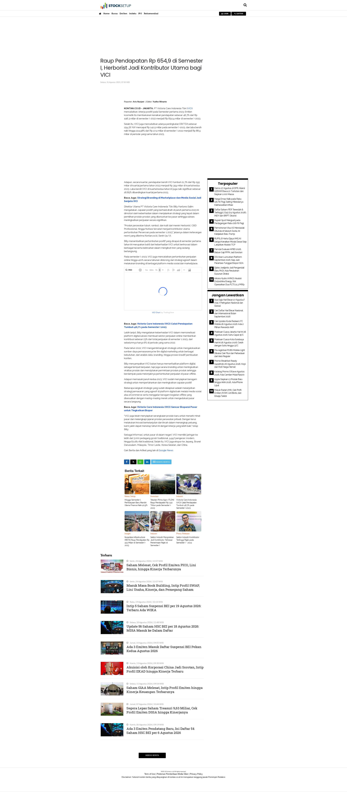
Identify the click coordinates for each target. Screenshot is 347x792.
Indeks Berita (152, 755)
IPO (140, 13)
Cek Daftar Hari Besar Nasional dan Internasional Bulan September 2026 (228, 313)
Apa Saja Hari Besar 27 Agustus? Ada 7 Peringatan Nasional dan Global (229, 302)
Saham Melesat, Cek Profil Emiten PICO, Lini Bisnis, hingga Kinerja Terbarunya (161, 567)
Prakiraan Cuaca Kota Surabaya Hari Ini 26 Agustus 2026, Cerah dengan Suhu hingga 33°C (229, 342)
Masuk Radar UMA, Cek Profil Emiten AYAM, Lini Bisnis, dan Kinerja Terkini (227, 393)
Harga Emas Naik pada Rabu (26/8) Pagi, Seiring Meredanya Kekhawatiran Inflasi (228, 202)
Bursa (115, 13)
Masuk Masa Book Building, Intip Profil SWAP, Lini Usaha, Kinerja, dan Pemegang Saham (163, 587)
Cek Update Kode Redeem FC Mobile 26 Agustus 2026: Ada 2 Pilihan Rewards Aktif (229, 324)
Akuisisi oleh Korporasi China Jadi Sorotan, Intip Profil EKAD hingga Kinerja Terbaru (165, 669)
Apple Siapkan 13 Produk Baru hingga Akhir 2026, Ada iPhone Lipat (228, 382)
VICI (189, 108)
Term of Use (149, 774)
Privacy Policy (196, 774)
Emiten (123, 13)
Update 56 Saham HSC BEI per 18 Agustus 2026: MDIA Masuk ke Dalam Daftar (162, 628)
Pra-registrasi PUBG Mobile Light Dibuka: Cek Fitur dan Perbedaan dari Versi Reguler (229, 353)
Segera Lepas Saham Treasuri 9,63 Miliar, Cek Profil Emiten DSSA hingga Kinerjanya (161, 710)
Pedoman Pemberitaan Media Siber (172, 774)
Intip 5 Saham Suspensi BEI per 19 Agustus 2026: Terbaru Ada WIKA (163, 608)
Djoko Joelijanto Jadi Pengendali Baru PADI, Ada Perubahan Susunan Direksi (229, 270)
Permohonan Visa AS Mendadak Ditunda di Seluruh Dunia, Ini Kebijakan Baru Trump (229, 231)
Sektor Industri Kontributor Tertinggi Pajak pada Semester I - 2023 (187, 540)
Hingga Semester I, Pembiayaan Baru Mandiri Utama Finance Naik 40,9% (136, 502)
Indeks (132, 13)
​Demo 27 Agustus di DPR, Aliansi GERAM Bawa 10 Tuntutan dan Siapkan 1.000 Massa (229, 191)
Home (106, 13)
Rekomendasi (151, 13)
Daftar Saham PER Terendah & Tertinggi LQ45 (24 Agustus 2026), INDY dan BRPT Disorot (230, 212)
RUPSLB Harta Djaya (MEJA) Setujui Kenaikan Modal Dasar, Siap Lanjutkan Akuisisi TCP (230, 241)
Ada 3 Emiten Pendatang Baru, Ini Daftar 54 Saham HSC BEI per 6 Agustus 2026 (160, 730)
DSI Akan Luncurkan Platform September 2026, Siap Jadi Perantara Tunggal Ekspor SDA (228, 260)
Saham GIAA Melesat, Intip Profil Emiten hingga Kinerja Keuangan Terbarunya (164, 689)
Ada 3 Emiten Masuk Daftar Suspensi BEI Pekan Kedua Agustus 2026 (163, 649)
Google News (166, 450)
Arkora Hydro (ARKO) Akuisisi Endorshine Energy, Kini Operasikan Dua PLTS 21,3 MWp (229, 281)
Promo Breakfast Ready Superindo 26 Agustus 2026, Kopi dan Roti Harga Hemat (230, 364)
